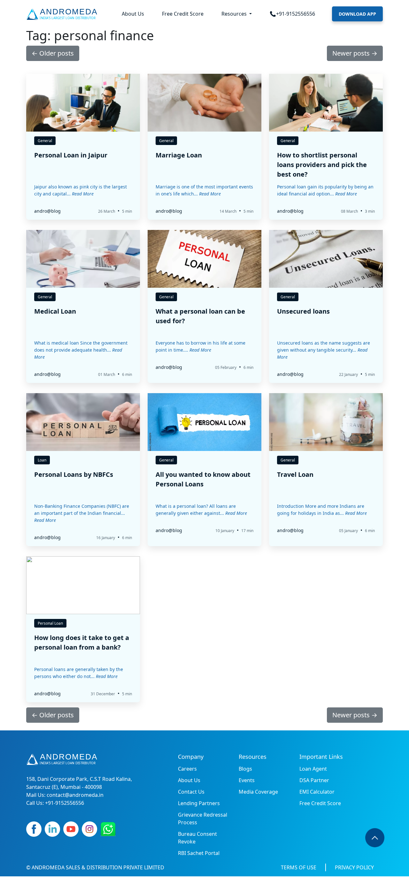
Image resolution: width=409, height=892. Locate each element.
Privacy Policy (354, 867)
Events (247, 780)
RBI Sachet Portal (199, 853)
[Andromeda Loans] (63, 14)
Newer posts (354, 53)
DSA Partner (314, 780)
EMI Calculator (317, 791)
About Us (133, 13)
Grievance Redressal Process (202, 818)
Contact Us (191, 791)
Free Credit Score (183, 13)
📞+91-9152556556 (292, 13)
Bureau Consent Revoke (197, 837)
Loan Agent (313, 768)
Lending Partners (199, 803)
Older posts (53, 53)
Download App (357, 14)
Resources (234, 13)
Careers (187, 768)
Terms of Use (298, 867)
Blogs (245, 768)
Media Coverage (258, 791)
